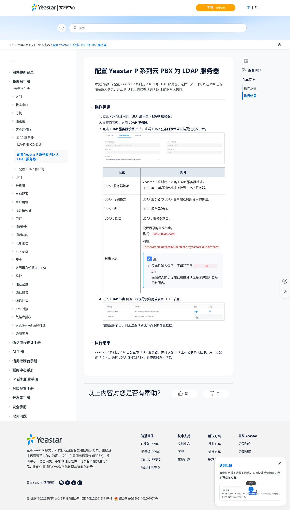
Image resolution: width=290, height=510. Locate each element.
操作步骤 (250, 88)
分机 (19, 113)
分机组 (20, 185)
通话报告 (22, 292)
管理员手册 (24, 45)
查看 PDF (254, 70)
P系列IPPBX (150, 444)
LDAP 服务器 (42, 45)
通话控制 (22, 227)
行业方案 (214, 444)
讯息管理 (22, 243)
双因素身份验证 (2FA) (31, 268)
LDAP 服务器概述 (29, 144)
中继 (19, 218)
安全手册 (19, 407)
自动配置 (22, 194)
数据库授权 (23, 317)
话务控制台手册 (24, 361)
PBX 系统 (22, 251)
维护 (19, 276)
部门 (19, 177)
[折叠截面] (280, 45)
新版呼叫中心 (150, 467)
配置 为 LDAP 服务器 (79, 45)
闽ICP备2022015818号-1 (96, 498)
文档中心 (67, 7)
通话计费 (22, 300)
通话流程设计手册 (26, 342)
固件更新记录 (23, 72)
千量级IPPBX (150, 452)
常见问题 (19, 416)
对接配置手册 (23, 388)
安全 (19, 259)
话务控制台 (23, 210)
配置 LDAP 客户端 (31, 169)
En (257, 8)
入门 (19, 96)
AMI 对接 (22, 309)
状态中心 (22, 105)
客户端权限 (23, 129)
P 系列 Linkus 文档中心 (277, 277)
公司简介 (245, 444)
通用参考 (22, 333)
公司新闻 (245, 452)
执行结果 (250, 96)
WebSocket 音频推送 (31, 325)
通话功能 (22, 235)
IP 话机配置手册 (25, 379)
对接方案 (214, 452)
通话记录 (22, 284)
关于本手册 (22, 88)
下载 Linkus (216, 7)
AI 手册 (18, 351)
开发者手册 (21, 397)
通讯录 (20, 121)
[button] (10, 72)
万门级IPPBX (150, 459)
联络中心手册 (23, 370)
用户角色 (22, 202)
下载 (181, 452)
